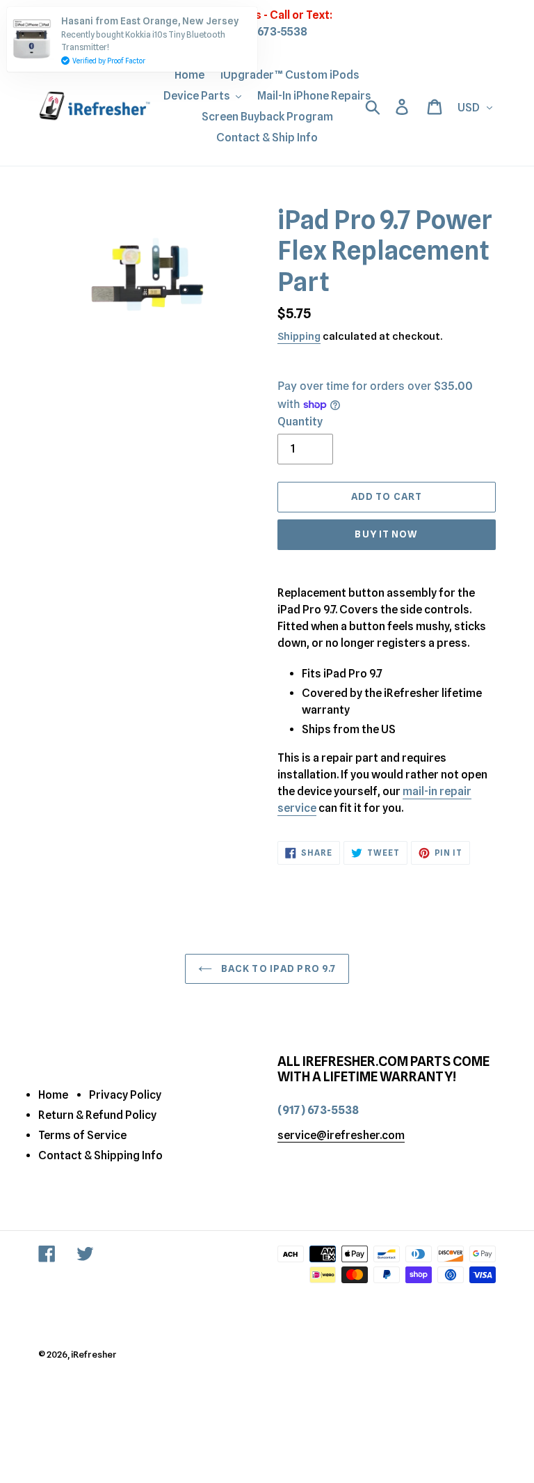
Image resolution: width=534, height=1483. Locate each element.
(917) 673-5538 (267, 31)
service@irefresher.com (341, 1135)
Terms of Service (82, 1135)
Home (53, 1094)
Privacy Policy (125, 1094)
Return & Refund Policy (97, 1115)
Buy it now (386, 534)
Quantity (300, 421)
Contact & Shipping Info (100, 1155)
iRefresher (94, 1354)
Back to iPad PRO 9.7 (278, 968)
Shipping (299, 336)
